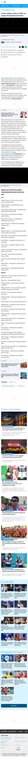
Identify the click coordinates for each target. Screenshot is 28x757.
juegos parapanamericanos (8, 386)
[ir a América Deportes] (5, 2)
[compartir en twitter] (23, 47)
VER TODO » (14, 705)
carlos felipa (12, 382)
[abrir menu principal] (1, 2)
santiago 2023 (21, 386)
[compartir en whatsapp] (26, 47)
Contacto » (3, 747)
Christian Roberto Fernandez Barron (10, 47)
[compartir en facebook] (20, 47)
